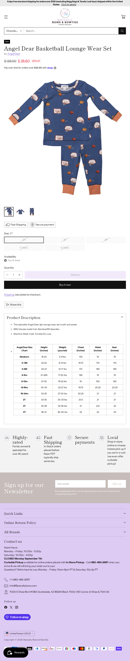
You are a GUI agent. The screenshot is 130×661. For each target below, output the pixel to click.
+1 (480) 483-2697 (19, 579)
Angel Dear (13, 53)
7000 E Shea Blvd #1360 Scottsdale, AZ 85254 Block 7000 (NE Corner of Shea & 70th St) (59, 591)
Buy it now (65, 284)
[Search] (122, 30)
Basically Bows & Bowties (35, 639)
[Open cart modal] (123, 16)
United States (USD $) (20, 633)
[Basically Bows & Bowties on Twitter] (11, 607)
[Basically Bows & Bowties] (65, 17)
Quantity (9, 267)
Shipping (9, 294)
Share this (15, 304)
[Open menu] (5, 16)
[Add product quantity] (19, 275)
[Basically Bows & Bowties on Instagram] (17, 607)
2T (24, 239)
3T (64, 239)
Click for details (68, 4)
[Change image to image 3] (32, 211)
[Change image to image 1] (9, 211)
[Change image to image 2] (20, 211)
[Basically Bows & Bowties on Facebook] (6, 607)
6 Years (65, 247)
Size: (8, 233)
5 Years (24, 247)
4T (106, 239)
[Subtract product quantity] (7, 275)
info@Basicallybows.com (23, 585)
